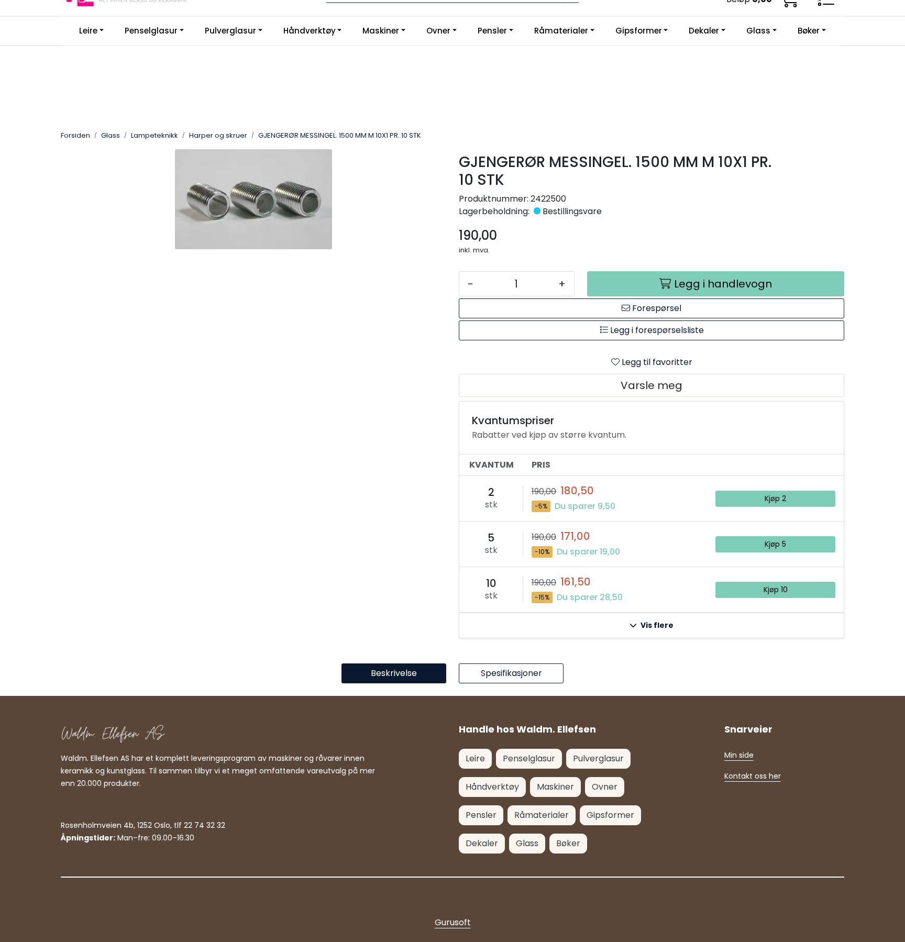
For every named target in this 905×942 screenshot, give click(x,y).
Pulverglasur (230, 30)
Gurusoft (453, 922)
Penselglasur (151, 30)
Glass (758, 30)
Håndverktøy (309, 30)
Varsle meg (651, 385)
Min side (739, 755)
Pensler (492, 30)
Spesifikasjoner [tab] (511, 673)
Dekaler (704, 30)
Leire (88, 30)
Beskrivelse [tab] (394, 673)
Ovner (438, 30)
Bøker (809, 30)
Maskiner (380, 30)
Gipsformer (638, 30)
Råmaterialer (561, 30)
